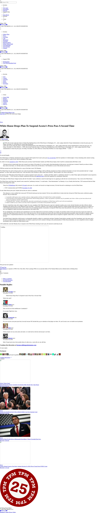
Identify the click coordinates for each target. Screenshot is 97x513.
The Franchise (6, 46)
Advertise (5, 79)
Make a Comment (7, 278)
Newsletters (6, 9)
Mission (5, 98)
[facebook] (2, 24)
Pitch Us (5, 104)
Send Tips (2, 114)
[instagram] (5, 24)
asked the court (39, 176)
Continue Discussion (5, 357)
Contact (5, 78)
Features (5, 48)
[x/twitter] (4, 24)
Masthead (5, 100)
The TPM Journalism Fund (9, 63)
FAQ (4, 76)
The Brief (5, 41)
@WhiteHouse (11, 185)
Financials (5, 101)
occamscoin (11, 317)
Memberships (6, 61)
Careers (5, 102)
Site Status (5, 83)
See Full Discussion (8, 280)
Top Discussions (7, 281)
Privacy (5, 82)
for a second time (52, 157)
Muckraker (5, 40)
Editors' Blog (6, 34)
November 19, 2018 (27, 188)
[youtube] (6, 24)
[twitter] (3, 511)
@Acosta (24, 185)
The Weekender (7, 45)
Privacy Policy (12, 512)
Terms (4, 81)
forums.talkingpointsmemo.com (26, 345)
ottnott (10, 304)
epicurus (10, 338)
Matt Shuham (5, 139)
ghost (9, 327)
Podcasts (5, 10)
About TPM (6, 97)
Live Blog (5, 37)
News (4, 35)
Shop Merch (6, 15)
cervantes (10, 291)
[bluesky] (0, 24)
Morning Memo (7, 42)
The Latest (5, 8)
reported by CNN (14, 161)
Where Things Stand (8, 44)
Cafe (4, 38)
